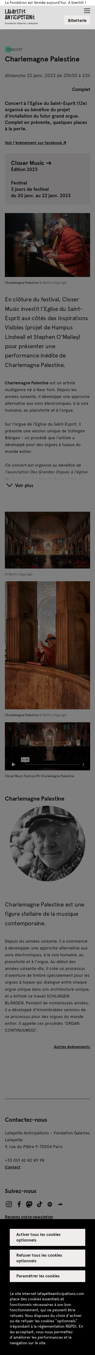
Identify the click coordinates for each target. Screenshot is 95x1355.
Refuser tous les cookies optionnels (39, 1257)
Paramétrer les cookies (38, 1276)
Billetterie (77, 20)
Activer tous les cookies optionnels (38, 1237)
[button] (87, 9)
